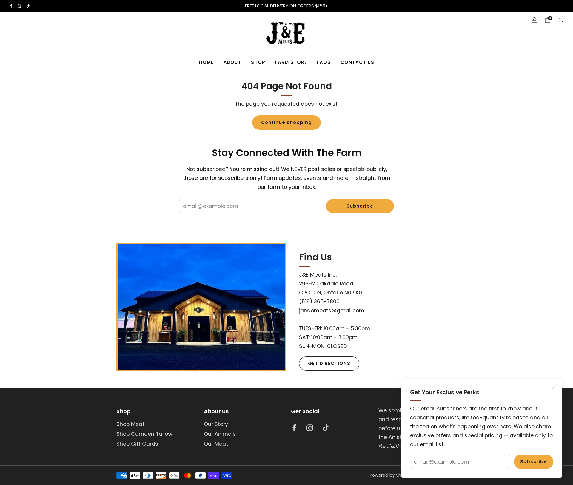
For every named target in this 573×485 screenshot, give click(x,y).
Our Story (216, 424)
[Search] (561, 20)
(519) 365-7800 (319, 301)
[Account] (534, 20)
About (232, 62)
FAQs (324, 62)
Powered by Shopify (391, 475)
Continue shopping (286, 122)
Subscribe (533, 461)
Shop (258, 62)
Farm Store (291, 62)
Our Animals (220, 434)
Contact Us (357, 62)
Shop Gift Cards (137, 443)
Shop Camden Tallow (144, 434)
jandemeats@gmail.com (331, 310)
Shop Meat (130, 424)
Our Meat (216, 443)
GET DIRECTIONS (329, 363)
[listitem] (286, 6)
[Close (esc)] (554, 387)
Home (206, 62)
